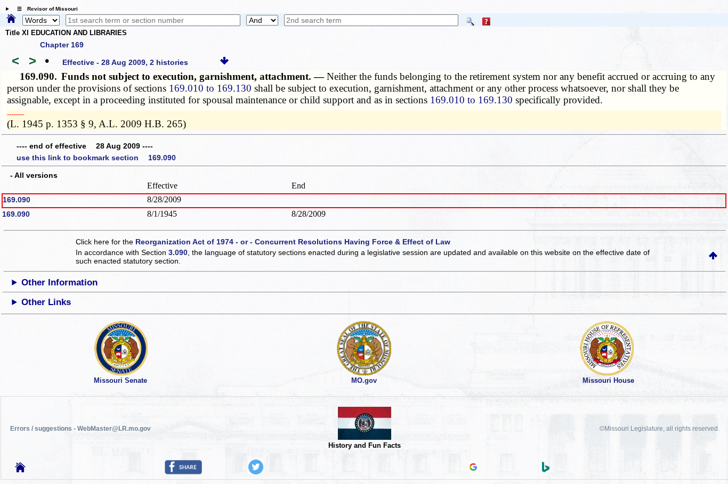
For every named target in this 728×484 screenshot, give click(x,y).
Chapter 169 (62, 44)
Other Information (59, 282)
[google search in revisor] (473, 468)
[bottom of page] (224, 62)
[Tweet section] (255, 471)
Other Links (46, 302)
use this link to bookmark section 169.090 (96, 157)
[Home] (11, 19)
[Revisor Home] (20, 469)
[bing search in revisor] (545, 469)
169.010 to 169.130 (210, 88)
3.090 (178, 252)
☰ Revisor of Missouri (45, 9)
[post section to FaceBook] (183, 471)
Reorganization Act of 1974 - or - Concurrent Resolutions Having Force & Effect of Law (292, 241)
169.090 (16, 199)
